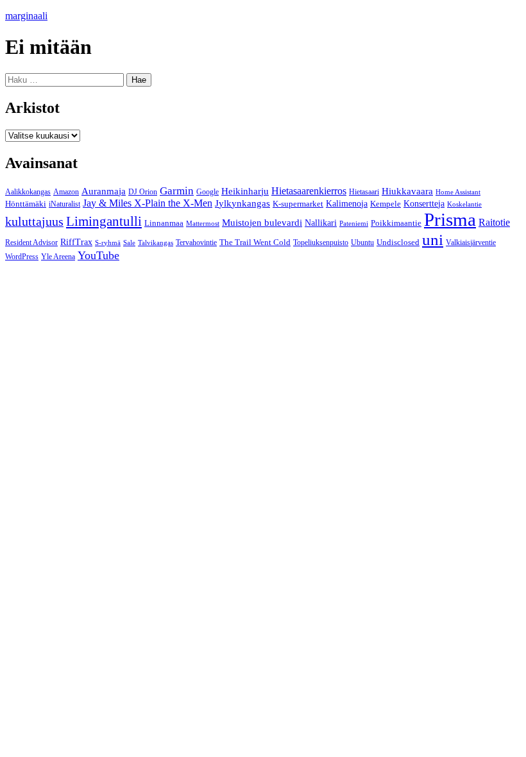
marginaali (26, 15)
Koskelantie (464, 204)
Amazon (66, 192)
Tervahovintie (196, 243)
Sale (129, 242)
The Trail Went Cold (255, 242)
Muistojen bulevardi (262, 222)
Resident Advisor (31, 243)
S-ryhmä (108, 242)
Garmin (177, 191)
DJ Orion (142, 191)
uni (432, 239)
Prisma (450, 219)
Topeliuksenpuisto (320, 242)
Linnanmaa (163, 223)
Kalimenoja (347, 203)
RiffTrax (76, 242)
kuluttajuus (34, 221)
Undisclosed (398, 242)
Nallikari (321, 223)
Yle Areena (58, 256)
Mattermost (202, 223)
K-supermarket (298, 203)
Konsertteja (424, 203)
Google (207, 191)
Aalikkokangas (28, 191)
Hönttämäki (25, 204)
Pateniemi (353, 223)
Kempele (385, 204)
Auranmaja (103, 191)
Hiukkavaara (407, 191)
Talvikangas (155, 242)
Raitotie (494, 222)
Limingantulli (104, 221)
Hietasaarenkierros (308, 190)
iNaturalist (64, 204)
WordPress (21, 256)
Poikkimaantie (396, 223)
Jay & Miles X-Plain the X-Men (147, 203)
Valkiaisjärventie (471, 243)
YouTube (98, 255)
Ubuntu (362, 242)
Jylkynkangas (242, 203)
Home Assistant (458, 192)
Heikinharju (245, 191)
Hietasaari (364, 192)
